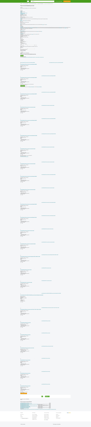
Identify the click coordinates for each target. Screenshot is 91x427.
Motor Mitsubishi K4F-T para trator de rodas (26, 282)
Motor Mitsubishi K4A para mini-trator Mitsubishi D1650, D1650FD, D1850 (30, 256)
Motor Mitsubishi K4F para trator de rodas (25, 269)
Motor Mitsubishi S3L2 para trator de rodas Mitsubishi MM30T (28, 64)
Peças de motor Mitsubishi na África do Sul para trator (26, 409)
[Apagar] (21, 9)
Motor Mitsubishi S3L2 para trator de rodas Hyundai (27, 230)
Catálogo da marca (34, 419)
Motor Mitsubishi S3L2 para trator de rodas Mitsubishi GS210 (28, 217)
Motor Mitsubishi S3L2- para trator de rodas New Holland (27, 243)
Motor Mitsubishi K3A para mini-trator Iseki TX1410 (26, 403)
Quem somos (21, 414)
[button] (21, 70)
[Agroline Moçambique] (23, 1)
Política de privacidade (34, 415)
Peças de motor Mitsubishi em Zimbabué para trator (50, 409)
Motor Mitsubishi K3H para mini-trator (25, 373)
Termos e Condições (34, 414)
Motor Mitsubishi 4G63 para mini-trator (25, 322)
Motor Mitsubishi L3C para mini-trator (24, 407)
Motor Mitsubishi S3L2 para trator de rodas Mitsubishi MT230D (28, 135)
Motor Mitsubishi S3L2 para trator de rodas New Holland (27, 148)
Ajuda (21, 415)
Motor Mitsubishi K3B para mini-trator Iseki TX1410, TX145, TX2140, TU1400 (30, 309)
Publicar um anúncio (23, 393)
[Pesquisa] (31, 1)
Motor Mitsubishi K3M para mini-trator (25, 334)
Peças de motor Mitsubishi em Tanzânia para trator (38, 409)
